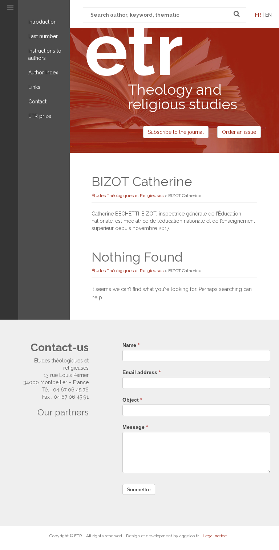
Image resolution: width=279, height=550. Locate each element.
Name (131, 345)
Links (34, 87)
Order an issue (239, 132)
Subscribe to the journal (176, 132)
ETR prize (39, 116)
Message (135, 427)
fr (258, 15)
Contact (37, 101)
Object (132, 400)
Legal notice (215, 535)
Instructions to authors (44, 54)
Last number (43, 36)
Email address (141, 372)
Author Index (43, 72)
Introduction (42, 22)
